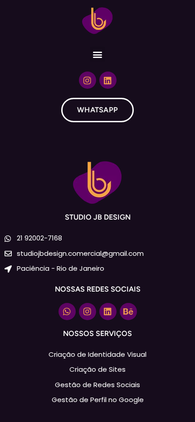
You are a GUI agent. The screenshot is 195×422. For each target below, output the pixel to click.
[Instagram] (87, 80)
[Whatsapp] (67, 311)
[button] (97, 54)
